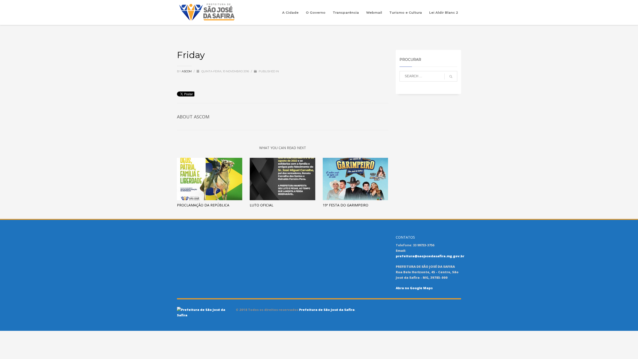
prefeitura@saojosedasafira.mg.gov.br (430, 256)
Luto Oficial (261, 205)
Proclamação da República (203, 205)
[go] (450, 76)
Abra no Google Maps (414, 288)
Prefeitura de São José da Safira (326, 309)
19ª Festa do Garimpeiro (345, 205)
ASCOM (187, 71)
